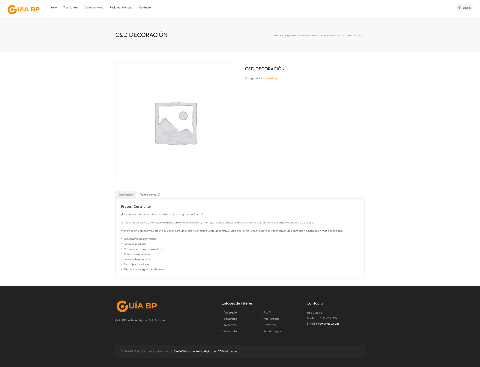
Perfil (267, 312)
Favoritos (230, 318)
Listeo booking (268, 78)
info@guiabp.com (327, 323)
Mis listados (271, 318)
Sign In (466, 7)
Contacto (145, 7)
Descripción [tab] (126, 194)
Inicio (53, 7)
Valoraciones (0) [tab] (150, 194)
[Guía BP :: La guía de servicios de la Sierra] (23, 9)
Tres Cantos (70, 7)
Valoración (231, 312)
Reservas (230, 325)
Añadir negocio (274, 331)
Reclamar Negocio (121, 7)
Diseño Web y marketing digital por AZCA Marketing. (206, 351)
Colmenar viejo (94, 7)
